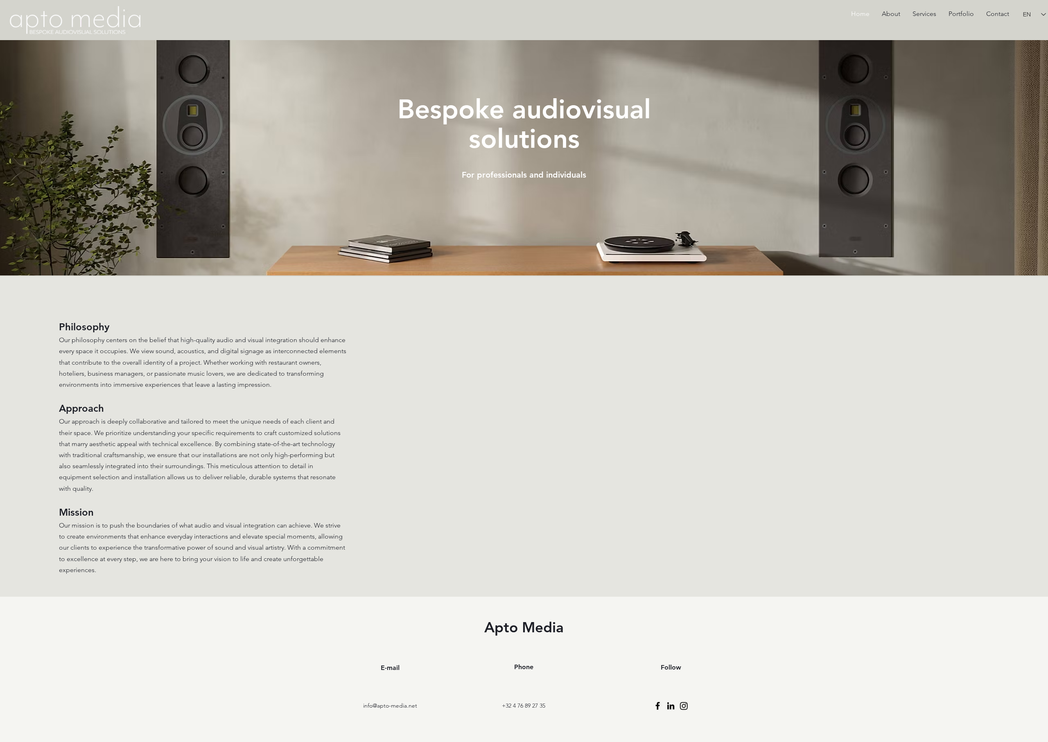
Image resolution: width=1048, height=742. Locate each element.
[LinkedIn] (671, 706)
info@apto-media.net (390, 705)
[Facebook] (658, 706)
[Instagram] (684, 706)
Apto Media (524, 627)
